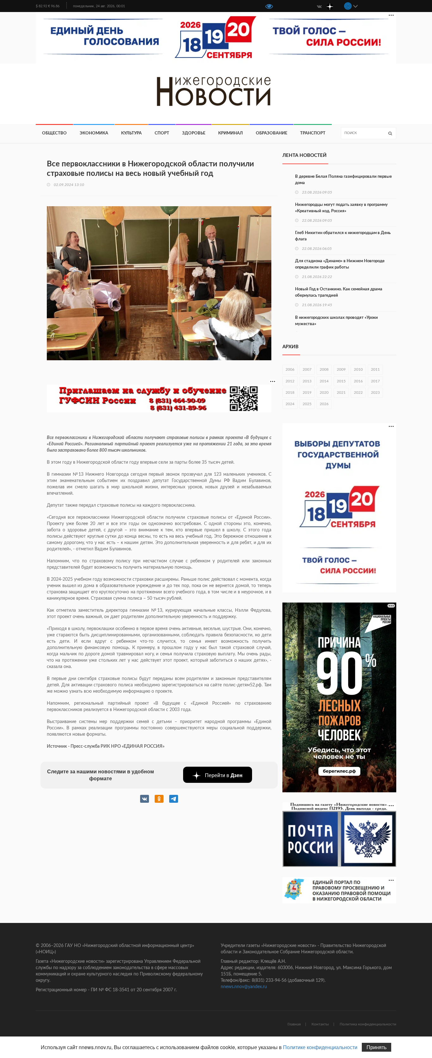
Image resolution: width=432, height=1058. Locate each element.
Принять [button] (376, 1047)
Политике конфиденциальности (320, 1047)
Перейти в (223, 775)
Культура (131, 133)
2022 (358, 392)
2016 (358, 381)
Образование (271, 133)
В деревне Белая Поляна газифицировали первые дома (343, 180)
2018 (290, 392)
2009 (341, 369)
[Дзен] (330, 6)
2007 (307, 369)
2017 (375, 381)
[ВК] (319, 6)
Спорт (162, 133)
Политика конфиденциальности (368, 1024)
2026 (324, 404)
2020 (324, 392)
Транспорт (312, 133)
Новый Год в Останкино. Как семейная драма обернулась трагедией (338, 292)
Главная (294, 1024)
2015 (341, 381)
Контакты (320, 1024)
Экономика (94, 133)
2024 (290, 404)
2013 (307, 381)
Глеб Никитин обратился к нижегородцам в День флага (343, 236)
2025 (307, 404)
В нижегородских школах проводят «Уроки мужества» (336, 321)
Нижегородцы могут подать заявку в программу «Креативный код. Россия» (341, 208)
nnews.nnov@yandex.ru (244, 987)
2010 (358, 369)
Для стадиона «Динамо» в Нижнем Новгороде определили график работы (340, 264)
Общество (54, 133)
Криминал (230, 133)
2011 (375, 369)
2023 (375, 392)
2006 (290, 369)
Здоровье (193, 133)
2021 (341, 392)
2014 (324, 381)
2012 (290, 381)
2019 (307, 392)
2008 (324, 369)
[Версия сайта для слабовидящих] (269, 7)
